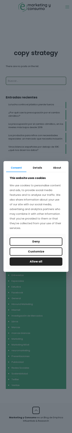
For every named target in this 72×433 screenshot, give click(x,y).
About (57, 167)
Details (37, 167)
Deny (36, 241)
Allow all (36, 261)
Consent (16, 167)
